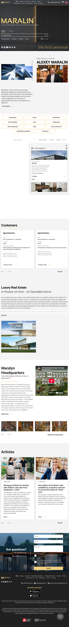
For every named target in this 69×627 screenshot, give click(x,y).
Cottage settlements (50, 576)
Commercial (56, 117)
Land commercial (56, 126)
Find (42, 39)
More (33, 179)
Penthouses (56, 122)
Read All (3, 315)
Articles (39, 1)
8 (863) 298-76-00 (55, 2)
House (34, 117)
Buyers (11, 31)
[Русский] (63, 2)
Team (23, 3)
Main (17, 1)
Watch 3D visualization (55, 435)
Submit (48, 568)
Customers (27, 1)
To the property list (39, 148)
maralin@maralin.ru (41, 583)
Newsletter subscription (34, 587)
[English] (66, 2)
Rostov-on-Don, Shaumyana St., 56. (58, 583)
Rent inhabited (12, 122)
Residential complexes (23, 131)
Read (5, 517)
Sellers (3, 31)
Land (34, 122)
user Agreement (42, 556)
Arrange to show (7, 264)
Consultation (6, 106)
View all (60, 271)
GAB (34, 126)
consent (56, 560)
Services (33, 1)
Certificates (29, 3)
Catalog (21, 1)
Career (35, 3)
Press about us (17, 3)
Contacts (40, 3)
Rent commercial (13, 126)
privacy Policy (43, 563)
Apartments (12, 117)
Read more (5, 414)
